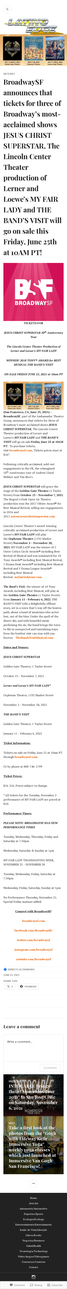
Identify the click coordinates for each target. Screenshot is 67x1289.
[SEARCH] (7, 9)
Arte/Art (9, 73)
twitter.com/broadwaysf (33, 940)
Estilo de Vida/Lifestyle (33, 1230)
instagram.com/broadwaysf (33, 950)
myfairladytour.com (28, 577)
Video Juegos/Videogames (33, 1256)
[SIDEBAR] (33, 1184)
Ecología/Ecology (33, 1219)
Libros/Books (33, 1235)
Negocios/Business (34, 1240)
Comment (50, 1068)
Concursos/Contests (33, 1261)
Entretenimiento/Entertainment (33, 1224)
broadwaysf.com (26, 757)
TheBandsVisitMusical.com (34, 638)
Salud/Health (33, 1245)
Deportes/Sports (33, 1214)
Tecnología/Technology (33, 1251)
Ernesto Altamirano (21, 969)
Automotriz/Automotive (33, 1208)
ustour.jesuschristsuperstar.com (33, 516)
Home (33, 1198)
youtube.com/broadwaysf (33, 959)
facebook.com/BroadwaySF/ (33, 930)
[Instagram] (33, 1277)
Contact (33, 1267)
